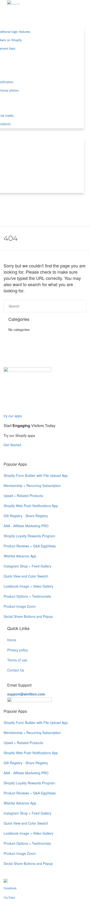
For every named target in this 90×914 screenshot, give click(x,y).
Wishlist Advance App (20, 556)
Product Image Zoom (20, 606)
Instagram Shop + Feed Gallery (27, 566)
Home (11, 639)
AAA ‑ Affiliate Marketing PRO (26, 525)
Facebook (10, 888)
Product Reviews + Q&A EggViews (30, 546)
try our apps (13, 415)
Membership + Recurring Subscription (32, 485)
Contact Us (15, 670)
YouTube (9, 897)
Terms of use (17, 660)
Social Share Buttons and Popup (28, 616)
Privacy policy (17, 650)
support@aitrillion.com (26, 694)
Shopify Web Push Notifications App (31, 505)
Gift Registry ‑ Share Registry (26, 515)
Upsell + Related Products (23, 495)
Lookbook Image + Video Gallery (28, 586)
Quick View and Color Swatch (26, 576)
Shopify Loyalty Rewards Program (29, 535)
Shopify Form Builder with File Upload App (36, 475)
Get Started (13, 444)
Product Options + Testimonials (27, 596)
